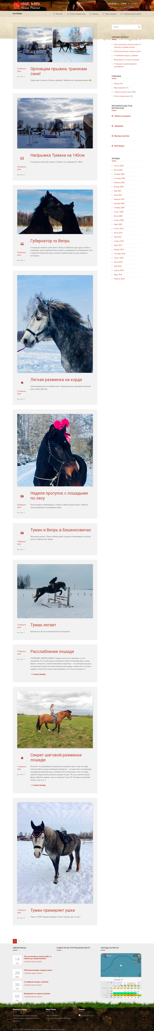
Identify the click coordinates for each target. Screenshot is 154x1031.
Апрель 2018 (119, 270)
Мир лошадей (111, 14)
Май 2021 (117, 191)
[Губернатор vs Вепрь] (55, 212)
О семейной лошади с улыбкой (126, 55)
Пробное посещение (122, 116)
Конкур (95, 14)
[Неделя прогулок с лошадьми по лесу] (55, 450)
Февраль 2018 (119, 279)
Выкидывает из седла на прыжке (126, 60)
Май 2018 (117, 266)
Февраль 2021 (119, 199)
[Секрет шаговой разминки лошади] (55, 719)
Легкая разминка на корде (56, 379)
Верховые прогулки (121, 136)
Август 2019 (119, 228)
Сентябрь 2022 (119, 178)
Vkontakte (67, 1018)
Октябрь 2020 (119, 208)
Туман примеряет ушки (52, 910)
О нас (124, 3)
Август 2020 (119, 212)
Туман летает (43, 625)
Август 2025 (119, 166)
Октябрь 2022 (119, 174)
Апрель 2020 (119, 220)
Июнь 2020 (118, 216)
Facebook (58, 1018)
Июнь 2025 (118, 170)
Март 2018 (118, 274)
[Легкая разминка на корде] (55, 324)
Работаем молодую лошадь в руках (127, 51)
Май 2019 (117, 237)
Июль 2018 (118, 262)
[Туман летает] (55, 591)
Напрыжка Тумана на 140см (57, 155)
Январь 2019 (119, 249)
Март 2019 (118, 245)
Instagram (49, 1018)
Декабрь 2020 (119, 203)
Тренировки (118, 126)
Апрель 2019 (119, 241)
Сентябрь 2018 (119, 254)
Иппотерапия (119, 146)
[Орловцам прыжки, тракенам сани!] (55, 44)
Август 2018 (119, 258)
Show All (59, 14)
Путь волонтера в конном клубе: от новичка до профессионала (38, 957)
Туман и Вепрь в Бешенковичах (60, 530)
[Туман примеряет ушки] (55, 852)
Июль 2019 (118, 233)
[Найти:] (126, 27)
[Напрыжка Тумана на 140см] (55, 123)
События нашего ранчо (132, 14)
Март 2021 (118, 195)
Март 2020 (118, 224)
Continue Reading (39, 674)
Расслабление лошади (52, 651)
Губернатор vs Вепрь (50, 241)
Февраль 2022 (119, 182)
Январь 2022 (119, 187)
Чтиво (134, 3)
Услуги (112, 3)
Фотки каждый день (77, 14)
